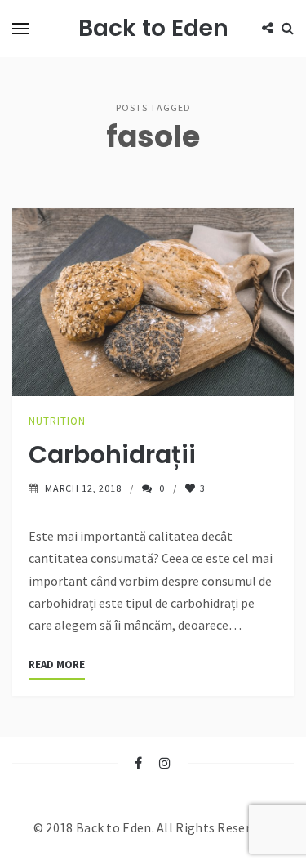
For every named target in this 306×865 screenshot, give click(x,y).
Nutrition (57, 421)
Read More (57, 664)
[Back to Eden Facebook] (139, 763)
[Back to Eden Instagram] (165, 763)
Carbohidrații (112, 454)
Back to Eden (153, 28)
